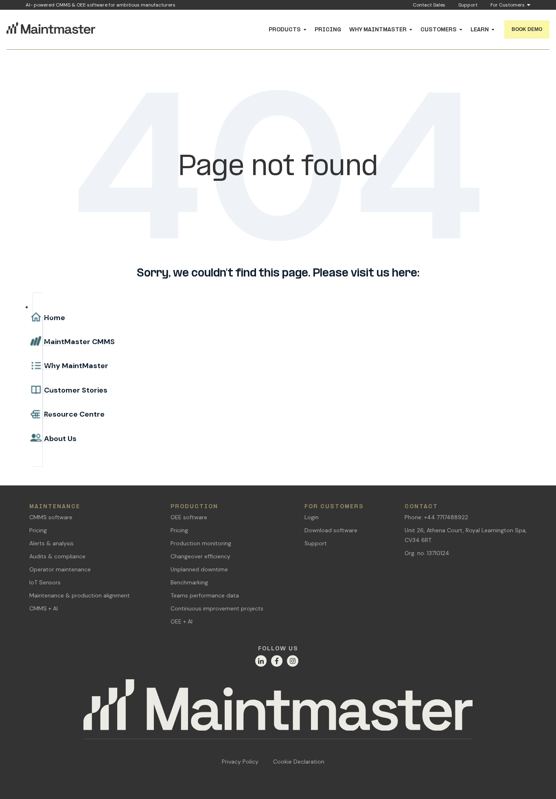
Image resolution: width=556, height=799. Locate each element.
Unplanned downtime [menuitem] (199, 569)
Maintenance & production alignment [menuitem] (79, 595)
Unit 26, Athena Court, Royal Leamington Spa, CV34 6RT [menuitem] (466, 535)
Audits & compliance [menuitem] (57, 556)
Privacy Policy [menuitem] (240, 761)
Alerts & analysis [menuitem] (51, 543)
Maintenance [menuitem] (54, 507)
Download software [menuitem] (330, 530)
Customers (438, 30)
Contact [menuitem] (421, 507)
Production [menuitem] (194, 507)
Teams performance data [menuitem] (205, 595)
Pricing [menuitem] (38, 530)
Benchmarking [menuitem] (189, 582)
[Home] (278, 709)
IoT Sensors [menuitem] (45, 582)
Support (467, 5)
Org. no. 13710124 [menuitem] (427, 553)
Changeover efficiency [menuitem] (200, 556)
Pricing (328, 30)
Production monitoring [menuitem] (201, 543)
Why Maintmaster (378, 30)
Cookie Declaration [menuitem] (298, 761)
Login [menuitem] (311, 517)
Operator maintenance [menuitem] (60, 569)
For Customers (507, 5)
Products (285, 30)
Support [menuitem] (315, 543)
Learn (480, 30)
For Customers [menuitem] (334, 507)
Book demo (527, 29)
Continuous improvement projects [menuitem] (217, 608)
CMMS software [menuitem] (50, 517)
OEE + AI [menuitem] (182, 621)
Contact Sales (429, 5)
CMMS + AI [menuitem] (43, 608)
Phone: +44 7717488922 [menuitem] (436, 517)
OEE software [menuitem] (189, 517)
